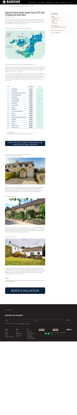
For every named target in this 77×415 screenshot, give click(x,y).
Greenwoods (63, 2)
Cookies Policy (30, 335)
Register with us (49, 2)
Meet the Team (19, 333)
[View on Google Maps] (55, 32)
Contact (56, 2)
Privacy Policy (28, 323)
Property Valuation (32, 2)
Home (6, 6)
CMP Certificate (30, 336)
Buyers (6, 331)
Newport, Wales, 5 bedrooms (10, 236)
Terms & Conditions (21, 323)
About (17, 331)
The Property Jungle (56, 334)
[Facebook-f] (46, 334)
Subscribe (68, 320)
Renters (6, 335)
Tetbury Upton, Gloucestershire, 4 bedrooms (13, 155)
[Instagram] (48, 334)
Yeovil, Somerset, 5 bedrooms (10, 196)
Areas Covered (19, 335)
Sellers (6, 333)
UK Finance (20, 76)
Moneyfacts (18, 77)
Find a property (41, 2)
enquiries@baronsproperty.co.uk (60, 26)
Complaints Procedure (31, 338)
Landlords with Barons (9, 336)
